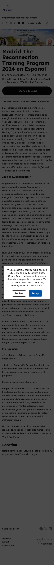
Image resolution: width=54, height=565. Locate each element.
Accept (35, 293)
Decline (19, 293)
